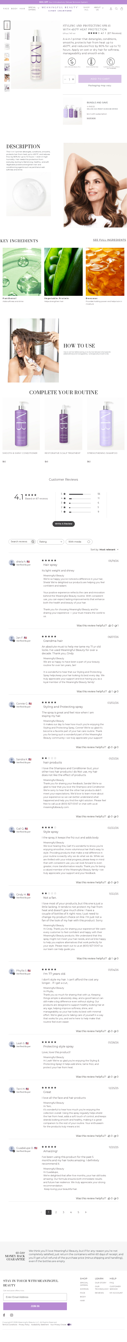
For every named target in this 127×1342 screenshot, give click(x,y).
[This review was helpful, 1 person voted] (110, 691)
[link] (104, 33)
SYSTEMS (84, 1289)
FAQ (112, 1282)
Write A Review (63, 523)
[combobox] (50, 541)
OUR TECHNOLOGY (102, 1287)
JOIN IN (35, 1306)
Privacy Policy (24, 1325)
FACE (82, 1293)
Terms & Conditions (9, 1325)
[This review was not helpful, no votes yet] (115, 691)
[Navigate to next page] (86, 1212)
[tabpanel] (22, 276)
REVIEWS (99, 1293)
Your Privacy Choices (58, 1325)
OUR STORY (100, 1282)
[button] (33, 8)
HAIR (82, 1300)
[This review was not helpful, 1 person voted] (116, 625)
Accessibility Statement (40, 1325)
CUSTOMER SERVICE (115, 1287)
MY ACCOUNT (116, 1293)
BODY (83, 1296)
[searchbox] (19, 541)
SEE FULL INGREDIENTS (109, 240)
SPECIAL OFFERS (84, 1283)
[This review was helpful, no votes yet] (110, 625)
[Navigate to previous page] (41, 1212)
